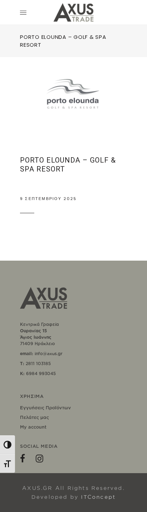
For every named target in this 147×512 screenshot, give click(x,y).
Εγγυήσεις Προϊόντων (45, 407)
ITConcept (98, 497)
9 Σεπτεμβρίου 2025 (48, 198)
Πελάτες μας (34, 417)
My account (33, 426)
